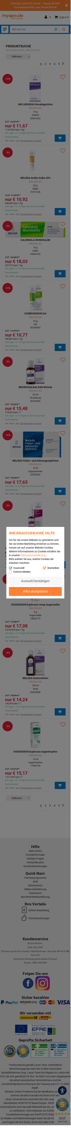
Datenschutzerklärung (32, 555)
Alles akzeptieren (35, 591)
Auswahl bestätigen (35, 581)
